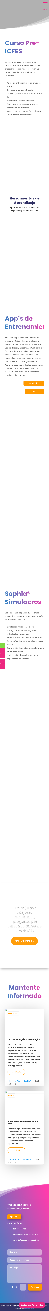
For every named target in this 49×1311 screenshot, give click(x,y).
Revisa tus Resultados (32, 1305)
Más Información (24, 941)
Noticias (11, 1095)
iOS (34, 391)
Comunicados (13, 1013)
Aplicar (14, 1216)
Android (33, 383)
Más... (24, 228)
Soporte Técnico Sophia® (20, 1081)
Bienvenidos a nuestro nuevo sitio (24, 1127)
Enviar (35, 1287)
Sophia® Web (29, 1309)
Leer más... (16, 1072)
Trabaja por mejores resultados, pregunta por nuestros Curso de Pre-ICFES (24, 919)
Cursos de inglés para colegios (24, 1047)
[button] (45, 4)
